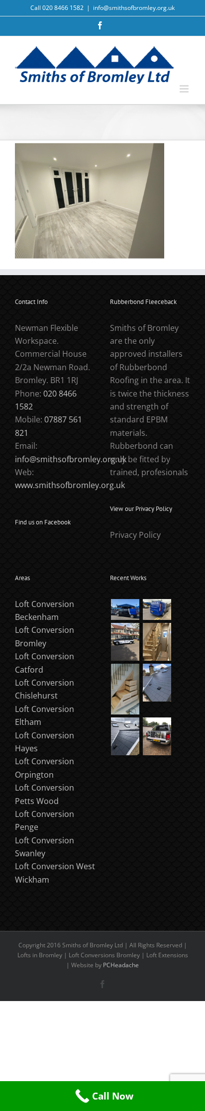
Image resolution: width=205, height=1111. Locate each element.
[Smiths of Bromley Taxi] (125, 641)
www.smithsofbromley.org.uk (70, 485)
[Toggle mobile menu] (185, 89)
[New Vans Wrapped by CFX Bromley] (125, 610)
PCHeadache (121, 965)
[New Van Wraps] (157, 610)
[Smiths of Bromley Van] (157, 736)
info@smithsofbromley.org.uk (134, 7)
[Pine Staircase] (157, 641)
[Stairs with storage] (125, 688)
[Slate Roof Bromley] (157, 682)
